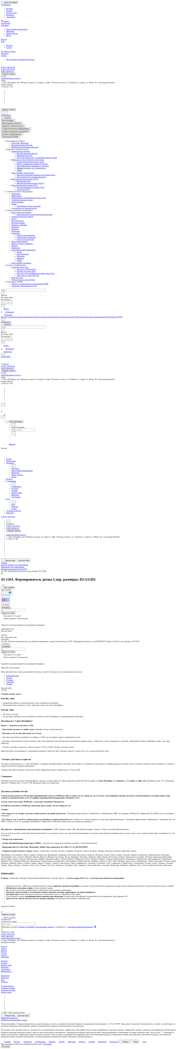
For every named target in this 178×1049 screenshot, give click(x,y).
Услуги (4, 953)
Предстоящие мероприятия (16, 29)
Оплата (9, 678)
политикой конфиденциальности (80, 927)
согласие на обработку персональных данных (35, 927)
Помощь (4, 982)
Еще (19, 171)
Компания (5, 957)
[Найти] (10, 302)
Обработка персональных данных (14, 1020)
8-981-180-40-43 (7, 936)
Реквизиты (5, 976)
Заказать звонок (8, 74)
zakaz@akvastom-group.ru (11, 78)
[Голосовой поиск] (4, 302)
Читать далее (155, 1033)
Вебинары (10, 31)
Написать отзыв (8, 914)
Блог (3, 980)
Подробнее (47, 1044)
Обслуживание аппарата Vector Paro (20, 60)
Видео (8, 36)
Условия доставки (8, 988)
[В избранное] (6, 593)
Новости (9, 45)
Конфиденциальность (9, 1018)
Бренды (4, 951)
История (9, 9)
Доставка (9, 680)
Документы (10, 17)
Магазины (5, 978)
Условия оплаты (7, 986)
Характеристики (12, 676)
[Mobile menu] (3, 354)
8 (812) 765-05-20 (8, 67)
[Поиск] (3, 404)
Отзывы (9, 11)
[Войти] (2, 408)
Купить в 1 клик (8, 613)
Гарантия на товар (8, 990)
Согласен (6, 1047)
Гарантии (10, 682)
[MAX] (3, 599)
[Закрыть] (3, 416)
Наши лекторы (12, 33)
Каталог (4, 946)
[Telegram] (7, 599)
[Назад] (13, 424)
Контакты (10, 15)
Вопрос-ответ (11, 13)
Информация (6, 971)
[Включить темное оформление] (4, 112)
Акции (3, 949)
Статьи (9, 48)
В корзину (6, 608)
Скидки (4, 955)
